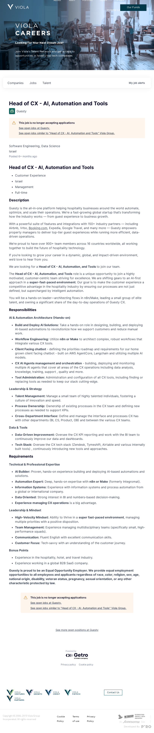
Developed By (132, 726)
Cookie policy (86, 664)
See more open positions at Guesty (77, 629)
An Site (132, 721)
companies (15, 83)
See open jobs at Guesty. (34, 128)
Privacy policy (68, 664)
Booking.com (38, 228)
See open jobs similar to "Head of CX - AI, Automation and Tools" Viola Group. (67, 133)
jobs (32, 83)
